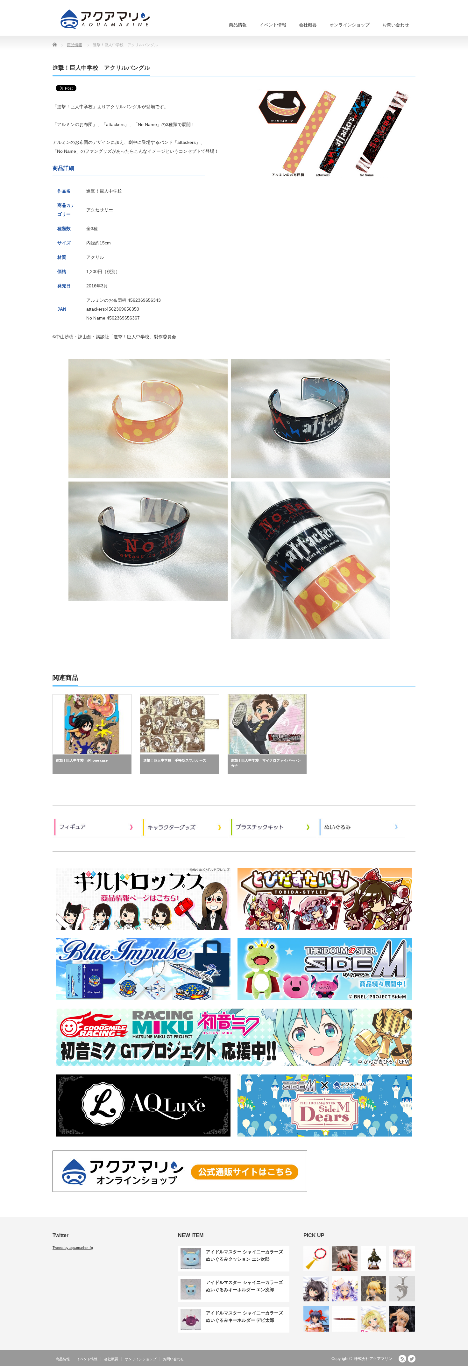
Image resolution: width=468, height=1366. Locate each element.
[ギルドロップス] (143, 932)
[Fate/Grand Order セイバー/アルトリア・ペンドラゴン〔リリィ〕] (373, 1288)
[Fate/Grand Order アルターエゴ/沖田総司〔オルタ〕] (345, 1258)
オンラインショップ (350, 24)
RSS (402, 1358)
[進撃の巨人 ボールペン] (345, 1319)
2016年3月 (97, 285)
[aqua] (106, 19)
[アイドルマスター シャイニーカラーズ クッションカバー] (402, 1258)
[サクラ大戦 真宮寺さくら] (316, 1319)
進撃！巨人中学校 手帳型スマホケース (174, 760)
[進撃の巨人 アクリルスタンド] (373, 1258)
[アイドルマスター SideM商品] (324, 1002)
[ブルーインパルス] (143, 1002)
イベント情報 (272, 24)
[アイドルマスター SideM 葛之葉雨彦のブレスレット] (316, 1258)
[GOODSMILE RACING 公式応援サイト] (234, 1068)
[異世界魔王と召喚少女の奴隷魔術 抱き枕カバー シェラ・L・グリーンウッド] (373, 1319)
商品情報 (238, 24)
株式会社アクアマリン (373, 1358)
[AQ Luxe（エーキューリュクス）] (143, 1138)
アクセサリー (99, 209)
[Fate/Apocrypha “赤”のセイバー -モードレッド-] (402, 1319)
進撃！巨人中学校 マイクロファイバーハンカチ (266, 763)
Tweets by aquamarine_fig (73, 1248)
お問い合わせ (395, 24)
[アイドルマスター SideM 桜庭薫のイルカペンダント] (402, 1288)
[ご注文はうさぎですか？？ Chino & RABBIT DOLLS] (345, 1288)
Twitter (411, 1358)
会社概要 (308, 24)
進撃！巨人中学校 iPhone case (82, 760)
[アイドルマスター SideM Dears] (324, 1138)
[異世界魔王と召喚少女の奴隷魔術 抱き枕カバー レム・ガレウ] (316, 1288)
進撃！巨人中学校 (104, 191)
